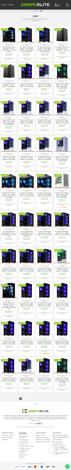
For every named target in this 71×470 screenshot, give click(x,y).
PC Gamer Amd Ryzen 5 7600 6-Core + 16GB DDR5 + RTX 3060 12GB (44, 233)
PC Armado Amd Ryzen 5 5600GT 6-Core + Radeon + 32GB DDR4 (9, 85)
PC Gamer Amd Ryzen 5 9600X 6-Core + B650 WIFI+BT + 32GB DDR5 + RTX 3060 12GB (26, 49)
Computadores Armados (23, 436)
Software (21, 457)
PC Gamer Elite (23, 442)
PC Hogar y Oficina (24, 448)
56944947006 (59, 444)
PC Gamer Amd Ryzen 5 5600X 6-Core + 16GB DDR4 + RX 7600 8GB (44, 121)
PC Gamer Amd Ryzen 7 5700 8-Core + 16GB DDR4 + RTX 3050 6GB (9, 379)
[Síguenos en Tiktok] (41, 423)
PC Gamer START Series (26, 446)
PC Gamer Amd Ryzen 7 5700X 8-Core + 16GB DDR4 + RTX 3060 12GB (44, 194)
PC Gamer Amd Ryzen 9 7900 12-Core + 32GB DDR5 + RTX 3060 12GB (9, 269)
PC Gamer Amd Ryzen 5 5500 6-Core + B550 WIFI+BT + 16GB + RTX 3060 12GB (9, 195)
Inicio (29, 11)
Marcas (36, 11)
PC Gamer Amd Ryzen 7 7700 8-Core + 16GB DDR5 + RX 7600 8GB (27, 158)
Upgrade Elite (23, 450)
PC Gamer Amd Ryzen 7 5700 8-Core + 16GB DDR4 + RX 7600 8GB (62, 121)
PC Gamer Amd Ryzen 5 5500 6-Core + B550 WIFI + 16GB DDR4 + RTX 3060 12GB (62, 195)
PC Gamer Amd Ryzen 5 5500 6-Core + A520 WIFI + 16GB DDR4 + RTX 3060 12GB (62, 86)
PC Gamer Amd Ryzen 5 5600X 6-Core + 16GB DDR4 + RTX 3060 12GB (27, 194)
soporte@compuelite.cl (62, 437)
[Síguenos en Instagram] (36, 423)
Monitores (22, 452)
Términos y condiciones (43, 439)
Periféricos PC (23, 455)
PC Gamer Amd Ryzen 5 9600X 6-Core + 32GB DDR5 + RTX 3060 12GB (27, 269)
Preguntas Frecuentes (42, 437)
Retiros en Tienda (7, 435)
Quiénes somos (40, 435)
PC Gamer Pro (23, 444)
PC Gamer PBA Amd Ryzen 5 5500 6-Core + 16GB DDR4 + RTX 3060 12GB (9, 234)
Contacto (5, 439)
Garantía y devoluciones (43, 441)
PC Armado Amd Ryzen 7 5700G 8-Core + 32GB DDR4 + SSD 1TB (62, 48)
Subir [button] (36, 403)
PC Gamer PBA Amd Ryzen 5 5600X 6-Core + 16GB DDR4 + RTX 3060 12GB (26, 234)
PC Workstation (24, 440)
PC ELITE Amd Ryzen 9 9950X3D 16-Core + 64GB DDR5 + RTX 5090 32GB (9, 49)
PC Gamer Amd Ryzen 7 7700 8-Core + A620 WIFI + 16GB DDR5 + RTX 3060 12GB (62, 380)
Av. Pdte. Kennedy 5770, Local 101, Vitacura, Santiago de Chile (61, 448)
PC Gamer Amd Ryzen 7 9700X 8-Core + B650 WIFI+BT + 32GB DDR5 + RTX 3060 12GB (44, 49)
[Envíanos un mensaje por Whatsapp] (67, 466)
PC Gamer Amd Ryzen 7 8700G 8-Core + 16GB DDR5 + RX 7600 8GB (44, 158)
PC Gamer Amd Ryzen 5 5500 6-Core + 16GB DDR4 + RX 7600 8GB (27, 121)
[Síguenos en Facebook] (39, 423)
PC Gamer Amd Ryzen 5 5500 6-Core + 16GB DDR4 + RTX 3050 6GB (27, 85)
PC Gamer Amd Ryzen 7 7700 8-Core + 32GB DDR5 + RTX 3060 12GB (62, 233)
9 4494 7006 (58, 439)
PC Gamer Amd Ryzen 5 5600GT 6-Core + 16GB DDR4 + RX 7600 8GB (44, 342)
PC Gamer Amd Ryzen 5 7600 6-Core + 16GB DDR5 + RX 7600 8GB (9, 158)
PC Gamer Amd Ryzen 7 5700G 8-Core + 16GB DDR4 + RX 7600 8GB (62, 342)
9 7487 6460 (58, 441)
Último (49, 398)
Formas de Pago (7, 437)
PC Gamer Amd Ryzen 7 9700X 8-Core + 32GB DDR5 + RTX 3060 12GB (44, 269)
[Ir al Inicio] (35, 5)
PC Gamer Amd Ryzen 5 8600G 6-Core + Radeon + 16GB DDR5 (62, 269)
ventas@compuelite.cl (61, 435)
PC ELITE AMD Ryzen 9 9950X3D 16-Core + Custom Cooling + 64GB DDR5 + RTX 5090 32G (9, 306)
